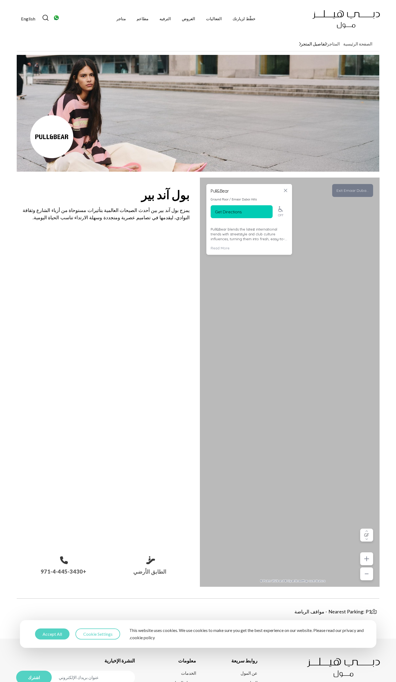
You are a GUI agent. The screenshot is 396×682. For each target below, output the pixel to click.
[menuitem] (28, 19)
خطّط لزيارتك (243, 18)
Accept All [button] (52, 634)
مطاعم (142, 18)
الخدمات (188, 673)
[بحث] (45, 19)
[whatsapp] (56, 19)
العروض (188, 18)
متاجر (121, 18)
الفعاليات (214, 18)
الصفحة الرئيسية (357, 43)
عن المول (249, 673)
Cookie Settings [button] (98, 634)
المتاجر (333, 43)
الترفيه (165, 18)
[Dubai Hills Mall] (346, 19)
